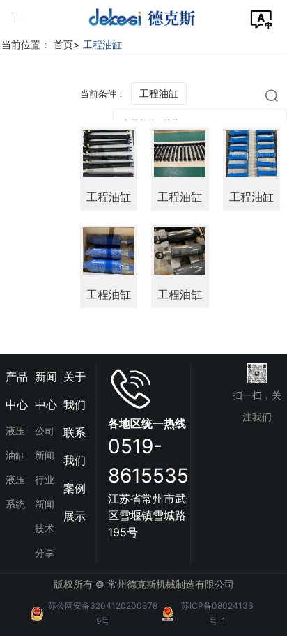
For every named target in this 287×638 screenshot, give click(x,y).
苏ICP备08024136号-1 (217, 613)
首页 (66, 44)
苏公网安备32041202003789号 (102, 613)
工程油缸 (102, 44)
